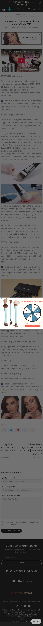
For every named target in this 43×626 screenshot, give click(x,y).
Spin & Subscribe (32, 325)
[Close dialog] (1, 298)
